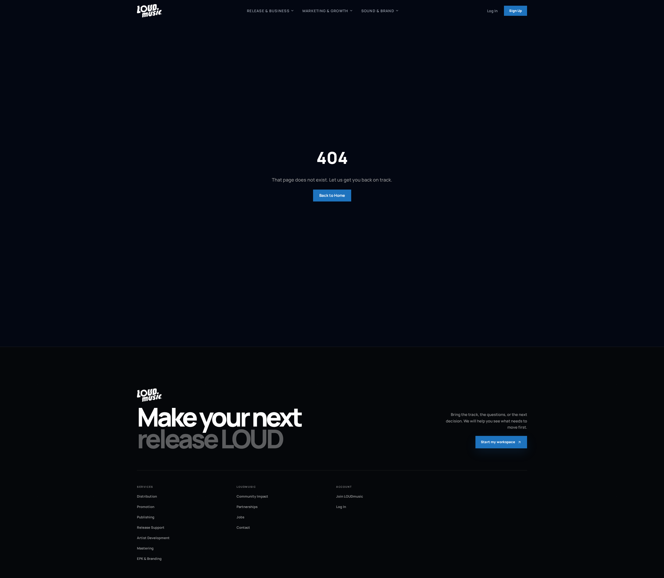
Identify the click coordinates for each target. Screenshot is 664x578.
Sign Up (515, 10)
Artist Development (153, 537)
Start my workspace (498, 442)
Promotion (145, 506)
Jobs (240, 517)
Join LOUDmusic (349, 496)
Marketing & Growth (325, 10)
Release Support (150, 527)
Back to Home (332, 195)
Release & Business (268, 10)
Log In (492, 10)
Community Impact (252, 496)
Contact (243, 527)
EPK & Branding (149, 558)
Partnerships (247, 506)
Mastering (145, 548)
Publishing (145, 517)
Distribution (147, 496)
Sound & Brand (377, 10)
